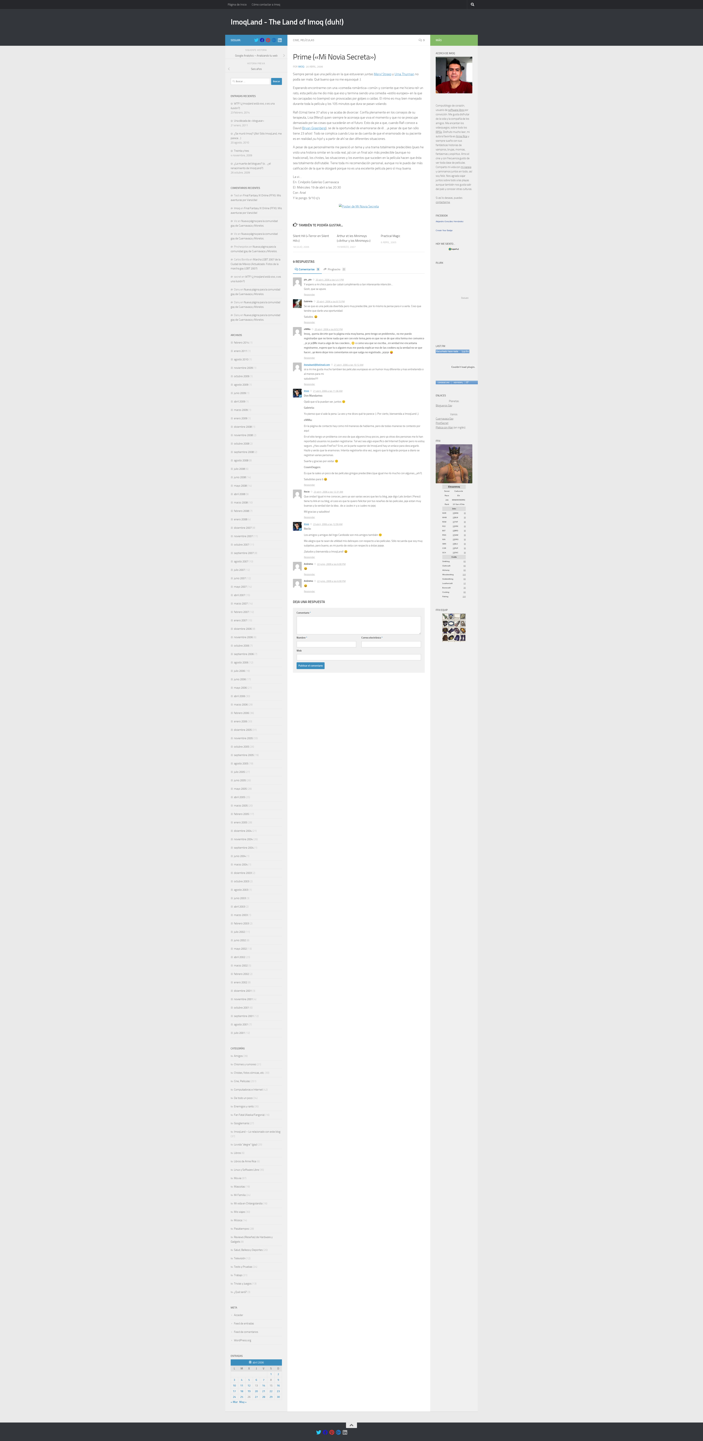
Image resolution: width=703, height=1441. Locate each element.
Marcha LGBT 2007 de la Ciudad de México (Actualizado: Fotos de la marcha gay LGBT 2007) (255, 264)
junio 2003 (240, 898)
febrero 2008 (241, 511)
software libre (456, 110)
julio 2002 (239, 932)
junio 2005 (240, 780)
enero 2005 (240, 822)
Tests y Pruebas (243, 1266)
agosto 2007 (241, 561)
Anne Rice (461, 136)
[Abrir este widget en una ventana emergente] (467, 382)
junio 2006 (240, 679)
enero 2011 (240, 351)
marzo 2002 (241, 965)
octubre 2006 (241, 645)
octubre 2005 (241, 746)
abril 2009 (239, 401)
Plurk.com (464, 298)
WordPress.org (242, 1340)
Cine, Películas (303, 40)
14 (263, 1385)
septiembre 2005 (244, 755)
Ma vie (237, 1178)
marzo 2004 (241, 864)
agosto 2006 (241, 662)
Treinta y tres (241, 150)
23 (278, 1391)
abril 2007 (239, 595)
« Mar (234, 1402)
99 (454, 513)
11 (241, 1385)
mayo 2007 (240, 586)
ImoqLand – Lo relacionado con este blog (257, 1131)
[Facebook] (262, 40)
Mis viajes (239, 1212)
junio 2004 (240, 856)
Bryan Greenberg (314, 128)
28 (263, 1397)
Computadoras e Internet (248, 1089)
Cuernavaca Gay (444, 418)
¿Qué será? (240, 1292)
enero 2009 (240, 418)
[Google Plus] (274, 40)
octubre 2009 (241, 376)
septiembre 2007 (244, 553)
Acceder (238, 1315)
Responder (309, 294)
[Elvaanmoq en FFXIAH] (454, 482)
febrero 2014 (241, 342)
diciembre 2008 (243, 426)
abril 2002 (239, 957)
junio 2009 (240, 393)
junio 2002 (240, 940)
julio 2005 (239, 772)
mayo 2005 (240, 788)
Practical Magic (390, 236)
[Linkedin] (280, 40)
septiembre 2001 (244, 1016)
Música (238, 1220)
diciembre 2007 (243, 527)
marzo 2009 (241, 410)
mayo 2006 (240, 687)
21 (263, 1391)
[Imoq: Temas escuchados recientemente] (452, 351)
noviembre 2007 (243, 536)
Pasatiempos (241, 1228)
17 (234, 1391)
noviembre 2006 (243, 637)
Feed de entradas (244, 1323)
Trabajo (238, 1275)
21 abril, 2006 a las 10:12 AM (348, 364)
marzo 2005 (241, 805)
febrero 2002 (241, 974)
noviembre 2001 (243, 999)
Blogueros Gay (444, 405)
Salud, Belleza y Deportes (248, 1250)
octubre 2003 (241, 881)
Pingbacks (336, 269)
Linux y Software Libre (246, 1169)
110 (464, 575)
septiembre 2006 (244, 654)
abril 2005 (239, 797)
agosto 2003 (241, 889)
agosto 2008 (241, 460)
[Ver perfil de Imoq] (458, 382)
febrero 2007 (241, 612)
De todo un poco (243, 1098)
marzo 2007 (241, 603)
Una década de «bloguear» (249, 120)
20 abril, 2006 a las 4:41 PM (330, 279)
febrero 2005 (241, 814)
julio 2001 (239, 1033)
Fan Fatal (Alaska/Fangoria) (249, 1115)
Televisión (240, 1258)
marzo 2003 (241, 915)
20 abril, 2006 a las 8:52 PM (329, 329)
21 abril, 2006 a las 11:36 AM (328, 391)
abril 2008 (239, 494)
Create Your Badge (444, 230)
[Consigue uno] (443, 382)
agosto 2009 (241, 384)
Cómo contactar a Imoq (266, 4)
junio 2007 (240, 578)
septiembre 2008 (244, 452)
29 (270, 1397)
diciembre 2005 (243, 729)
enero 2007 (240, 620)
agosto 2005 (241, 763)
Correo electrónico (372, 637)
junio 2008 (240, 477)
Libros (237, 1153)
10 (234, 1385)
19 (249, 1391)
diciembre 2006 (243, 628)
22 (270, 1391)
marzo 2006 (241, 704)
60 (465, 561)
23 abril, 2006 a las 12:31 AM (328, 491)
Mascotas (239, 1186)
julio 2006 (239, 671)
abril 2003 (239, 906)
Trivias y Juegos (243, 1283)
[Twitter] (256, 40)
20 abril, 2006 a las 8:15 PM (331, 301)
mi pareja (466, 167)
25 (241, 1397)
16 (278, 1385)
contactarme (443, 202)
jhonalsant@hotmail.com (317, 364)
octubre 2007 (241, 544)
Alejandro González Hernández (450, 221)
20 (256, 1391)
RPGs (439, 132)
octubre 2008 (241, 443)
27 (256, 1397)
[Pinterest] (268, 40)
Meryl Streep (382, 74)
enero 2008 (240, 519)
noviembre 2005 (243, 738)
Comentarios (309, 269)
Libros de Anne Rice (245, 1161)
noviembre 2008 (243, 435)
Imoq (301, 66)
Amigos (238, 1056)
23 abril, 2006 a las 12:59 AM (328, 524)
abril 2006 (239, 696)
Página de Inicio (237, 4)
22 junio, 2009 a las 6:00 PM (331, 564)
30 (278, 1397)
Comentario (304, 612)
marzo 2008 (241, 502)
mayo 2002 (240, 948)
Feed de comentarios (246, 1332)
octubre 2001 (241, 1007)
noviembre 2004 (243, 839)
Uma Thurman (404, 74)
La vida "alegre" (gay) (245, 1144)
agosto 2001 (241, 1024)
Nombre (302, 637)
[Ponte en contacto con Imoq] (454, 92)
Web (299, 650)
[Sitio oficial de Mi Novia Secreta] (359, 206)
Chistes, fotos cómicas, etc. (249, 1072)
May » (243, 1402)
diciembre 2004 (243, 831)
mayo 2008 (240, 485)
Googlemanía (241, 1123)
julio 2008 (239, 469)
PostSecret (442, 423)
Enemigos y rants (244, 1106)
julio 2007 (239, 570)
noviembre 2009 (243, 367)
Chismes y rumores (245, 1064)
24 (234, 1397)
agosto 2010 (241, 359)
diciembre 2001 (243, 990)
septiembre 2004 (244, 847)
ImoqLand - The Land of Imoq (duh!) (287, 22)
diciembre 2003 (243, 873)
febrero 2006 (241, 713)
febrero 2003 (241, 923)
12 (249, 1385)
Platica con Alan (444, 427)
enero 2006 (240, 721)
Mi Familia (240, 1195)
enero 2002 (240, 982)
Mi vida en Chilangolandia (248, 1203)
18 (241, 1391)
